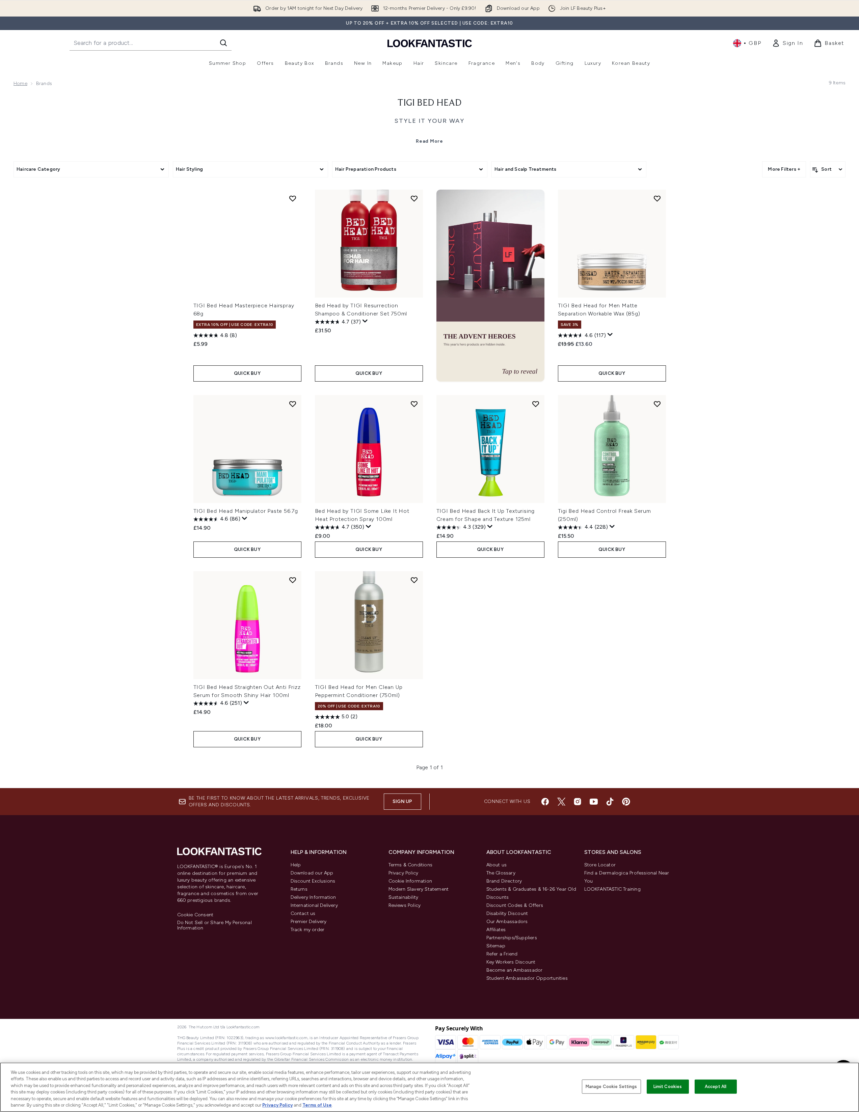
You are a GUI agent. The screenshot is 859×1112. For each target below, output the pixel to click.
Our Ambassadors (507, 921)
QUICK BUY (247, 373)
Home (20, 83)
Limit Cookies (667, 1086)
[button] (490, 286)
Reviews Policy (404, 905)
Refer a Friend (502, 954)
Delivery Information (313, 897)
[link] (787, 43)
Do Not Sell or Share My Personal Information (214, 925)
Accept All (715, 1086)
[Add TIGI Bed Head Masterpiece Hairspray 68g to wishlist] (293, 198)
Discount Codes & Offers (514, 905)
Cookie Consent (195, 915)
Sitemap (495, 946)
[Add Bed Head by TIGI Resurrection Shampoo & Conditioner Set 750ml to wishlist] (414, 198)
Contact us (303, 913)
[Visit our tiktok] (610, 802)
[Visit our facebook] (545, 802)
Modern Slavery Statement (418, 889)
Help (296, 865)
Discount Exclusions (313, 881)
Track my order (308, 930)
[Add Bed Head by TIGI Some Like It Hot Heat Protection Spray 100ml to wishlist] (414, 404)
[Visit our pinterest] (626, 802)
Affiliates (496, 930)
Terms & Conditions (410, 865)
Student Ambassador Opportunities (527, 978)
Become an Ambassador (514, 970)
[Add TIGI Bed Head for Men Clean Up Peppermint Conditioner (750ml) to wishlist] (414, 580)
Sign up (402, 801)
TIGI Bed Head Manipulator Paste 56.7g (245, 511)
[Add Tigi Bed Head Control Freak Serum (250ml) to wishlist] (657, 404)
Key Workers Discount (511, 962)
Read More (429, 141)
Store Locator (600, 865)
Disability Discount (507, 913)
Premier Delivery (309, 921)
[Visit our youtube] (594, 802)
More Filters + (784, 169)
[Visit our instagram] (577, 802)
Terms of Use (317, 1105)
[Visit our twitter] (561, 802)
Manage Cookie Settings (611, 1086)
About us (496, 865)
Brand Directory (504, 881)
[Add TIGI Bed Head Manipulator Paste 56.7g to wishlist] (293, 404)
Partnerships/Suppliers (511, 938)
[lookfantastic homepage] (429, 43)
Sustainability (403, 897)
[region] (429, 1087)
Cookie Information (410, 881)
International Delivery (314, 905)
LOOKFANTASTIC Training (612, 889)
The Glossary (500, 873)
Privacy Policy (403, 873)
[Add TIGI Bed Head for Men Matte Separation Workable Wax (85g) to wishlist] (657, 198)
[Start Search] (223, 42)
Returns (299, 889)
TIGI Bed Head (430, 103)
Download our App (312, 873)
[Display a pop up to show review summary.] (365, 321)
